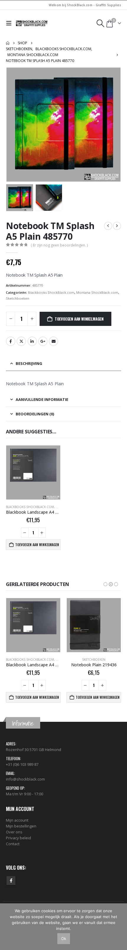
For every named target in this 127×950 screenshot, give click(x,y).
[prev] (108, 226)
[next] (117, 226)
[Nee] (120, 927)
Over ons (14, 832)
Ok (63, 938)
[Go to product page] (33, 472)
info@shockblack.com (25, 779)
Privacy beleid (18, 837)
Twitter (21, 341)
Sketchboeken (17, 298)
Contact (12, 843)
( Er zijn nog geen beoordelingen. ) (59, 245)
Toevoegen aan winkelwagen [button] (37, 544)
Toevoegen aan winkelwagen (79, 319)
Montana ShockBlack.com (97, 292)
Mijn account (17, 820)
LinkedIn (32, 341)
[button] (10, 23)
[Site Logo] (32, 23)
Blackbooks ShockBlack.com (51, 292)
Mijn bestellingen (21, 826)
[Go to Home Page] (7, 43)
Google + (43, 341)
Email (53, 341)
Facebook (10, 341)
